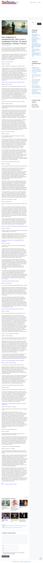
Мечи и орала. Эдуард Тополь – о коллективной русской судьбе (12, 527)
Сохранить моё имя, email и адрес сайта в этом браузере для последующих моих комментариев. (13, 553)
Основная (4, 524)
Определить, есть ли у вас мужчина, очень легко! (36, 76)
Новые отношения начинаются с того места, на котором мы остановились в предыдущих (36, 39)
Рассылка (39, 2)
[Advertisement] (21, 11)
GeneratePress (28, 561)
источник (26, 497)
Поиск (33, 22)
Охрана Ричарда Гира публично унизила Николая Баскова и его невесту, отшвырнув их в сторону (36, 70)
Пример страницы (33, 2)
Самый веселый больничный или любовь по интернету (36, 35)
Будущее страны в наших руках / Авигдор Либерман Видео (36, 86)
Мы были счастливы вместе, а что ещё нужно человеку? (36, 50)
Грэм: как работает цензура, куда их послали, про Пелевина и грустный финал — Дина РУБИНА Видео (36, 45)
